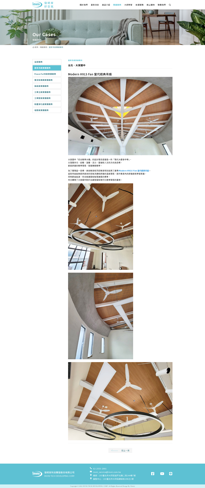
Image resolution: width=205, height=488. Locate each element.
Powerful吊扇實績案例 (45, 73)
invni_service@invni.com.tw (107, 472)
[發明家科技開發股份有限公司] (43, 4)
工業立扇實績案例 (42, 92)
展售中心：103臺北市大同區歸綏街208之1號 (113, 478)
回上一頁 (125, 450)
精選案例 (43, 47)
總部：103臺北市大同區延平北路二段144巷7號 (114, 475)
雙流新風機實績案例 (43, 80)
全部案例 (38, 61)
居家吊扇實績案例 (42, 67)
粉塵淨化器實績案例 (43, 104)
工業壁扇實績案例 (42, 98)
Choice (132, 486)
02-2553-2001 (100, 468)
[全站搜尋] (170, 4)
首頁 (36, 47)
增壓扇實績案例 (41, 110)
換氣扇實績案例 (41, 86)
